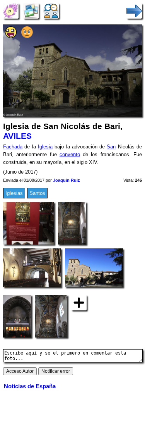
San (111, 147)
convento (70, 154)
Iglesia (45, 147)
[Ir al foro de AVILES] (51, 11)
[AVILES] (11, 11)
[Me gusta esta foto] (11, 36)
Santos (37, 193)
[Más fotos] (79, 302)
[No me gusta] (27, 36)
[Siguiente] (134, 11)
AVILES (17, 136)
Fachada (12, 147)
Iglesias (14, 193)
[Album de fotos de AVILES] (31, 11)
